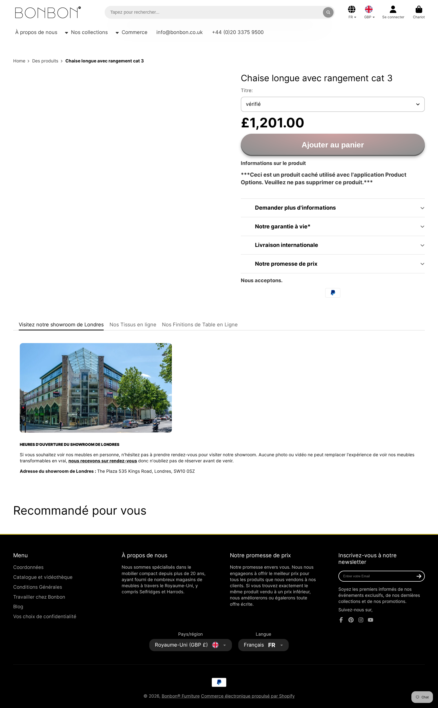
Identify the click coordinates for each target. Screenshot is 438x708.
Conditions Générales (37, 587)
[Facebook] (341, 620)
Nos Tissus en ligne (133, 325)
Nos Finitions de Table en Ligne (200, 325)
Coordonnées (28, 567)
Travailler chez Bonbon (39, 597)
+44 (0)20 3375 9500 (238, 32)
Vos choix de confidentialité (44, 616)
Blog (18, 607)
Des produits (45, 60)
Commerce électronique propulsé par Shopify (248, 696)
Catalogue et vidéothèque (42, 577)
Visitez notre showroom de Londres (61, 325)
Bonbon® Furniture (181, 696)
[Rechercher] (328, 12)
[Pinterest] (351, 620)
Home (19, 60)
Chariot (419, 12)
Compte (393, 12)
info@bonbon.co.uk (179, 32)
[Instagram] (361, 620)
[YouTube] (370, 620)
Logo (48, 12)
